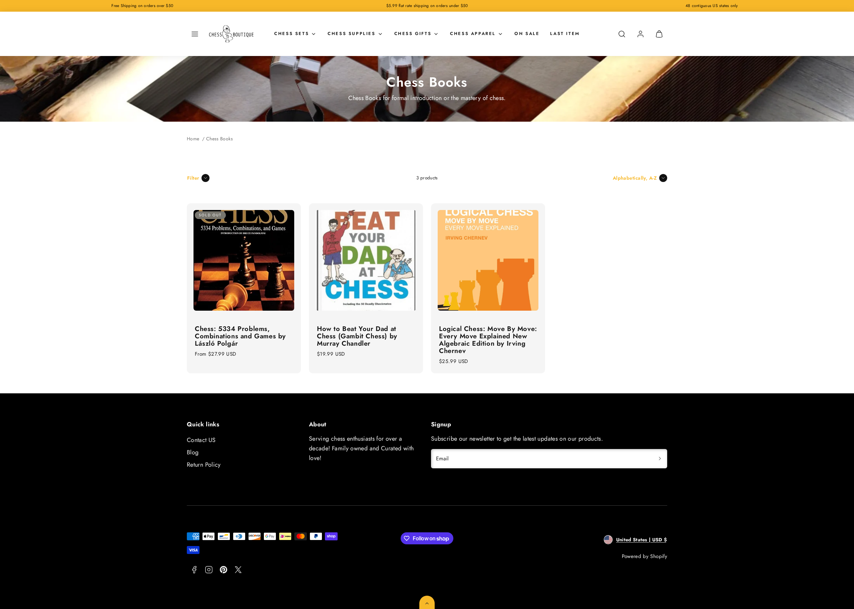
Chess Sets (291, 33)
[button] (195, 34)
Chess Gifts (413, 33)
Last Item (564, 33)
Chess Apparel (473, 33)
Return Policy (204, 464)
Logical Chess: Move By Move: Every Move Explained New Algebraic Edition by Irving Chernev (488, 340)
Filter (193, 178)
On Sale (526, 33)
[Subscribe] (660, 458)
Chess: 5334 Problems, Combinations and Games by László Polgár (240, 336)
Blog (192, 452)
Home (193, 138)
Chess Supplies (351, 33)
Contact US (201, 440)
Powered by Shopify (644, 556)
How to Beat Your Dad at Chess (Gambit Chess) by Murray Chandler (357, 336)
